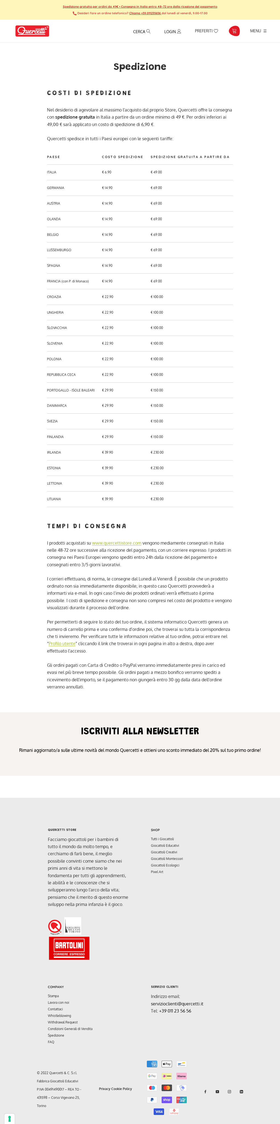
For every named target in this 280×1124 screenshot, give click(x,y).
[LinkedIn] (241, 1092)
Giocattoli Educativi (165, 845)
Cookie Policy (121, 1089)
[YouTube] (217, 1092)
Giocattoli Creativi (164, 852)
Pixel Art (157, 872)
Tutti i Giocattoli (162, 839)
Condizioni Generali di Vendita (70, 1029)
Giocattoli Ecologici (165, 865)
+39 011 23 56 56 (175, 1011)
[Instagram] (229, 1092)
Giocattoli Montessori (167, 859)
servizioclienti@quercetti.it (177, 1003)
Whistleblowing (59, 1016)
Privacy (104, 1089)
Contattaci (55, 1009)
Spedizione (56, 1035)
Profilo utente (62, 643)
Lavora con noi (58, 1002)
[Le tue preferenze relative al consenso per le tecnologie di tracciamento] (9, 1119)
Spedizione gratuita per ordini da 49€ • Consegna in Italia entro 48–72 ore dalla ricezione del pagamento (140, 6)
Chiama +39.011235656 (145, 13)
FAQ (51, 1042)
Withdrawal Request (63, 1022)
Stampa (53, 996)
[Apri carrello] (234, 31)
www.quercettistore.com (116, 543)
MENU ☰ (258, 30)
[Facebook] (205, 1092)
